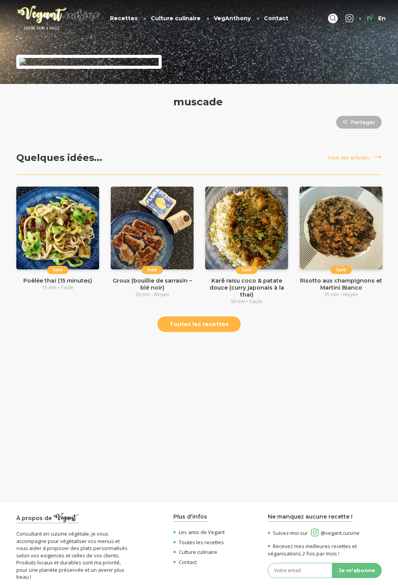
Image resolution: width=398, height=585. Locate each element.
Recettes (124, 18)
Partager (363, 122)
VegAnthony (232, 18)
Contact (276, 18)
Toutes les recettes (199, 324)
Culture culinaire (176, 18)
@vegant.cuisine (340, 532)
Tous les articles (349, 157)
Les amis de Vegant (202, 532)
